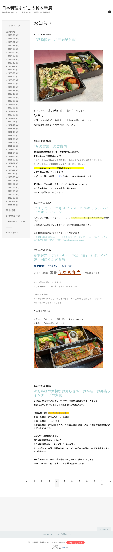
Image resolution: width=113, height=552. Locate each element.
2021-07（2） (14, 143)
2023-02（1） (14, 84)
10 (102, 483)
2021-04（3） (14, 153)
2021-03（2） (14, 156)
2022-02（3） (14, 118)
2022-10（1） (14, 94)
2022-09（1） (14, 98)
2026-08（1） (14, 35)
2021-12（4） (14, 125)
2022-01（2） (14, 122)
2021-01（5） (14, 163)
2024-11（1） (14, 46)
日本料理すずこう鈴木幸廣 (27, 8)
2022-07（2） (14, 104)
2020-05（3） (14, 191)
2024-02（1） (14, 56)
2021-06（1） (14, 146)
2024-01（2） (14, 59)
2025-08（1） (14, 39)
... (110, 481)
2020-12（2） (14, 167)
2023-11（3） (14, 66)
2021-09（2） (14, 136)
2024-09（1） (14, 49)
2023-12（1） (14, 63)
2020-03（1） (14, 198)
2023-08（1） (14, 73)
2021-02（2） (14, 160)
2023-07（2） (14, 77)
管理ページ (66, 534)
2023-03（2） (14, 80)
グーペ (56, 534)
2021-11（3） (14, 129)
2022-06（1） (14, 108)
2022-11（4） (14, 91)
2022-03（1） (14, 115)
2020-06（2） (14, 187)
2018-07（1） (14, 201)
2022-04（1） (14, 111)
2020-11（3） (14, 170)
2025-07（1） (14, 42)
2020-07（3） (14, 184)
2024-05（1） (14, 52)
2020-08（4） (14, 181)
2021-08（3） (14, 139)
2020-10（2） (14, 174)
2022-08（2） (14, 101)
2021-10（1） (14, 132)
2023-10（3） (14, 70)
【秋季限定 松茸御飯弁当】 (56, 40)
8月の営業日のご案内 (50, 146)
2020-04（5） (14, 194)
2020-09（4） (14, 177)
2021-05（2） (14, 149)
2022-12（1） (14, 87)
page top (105, 529)
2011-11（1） (14, 205)
